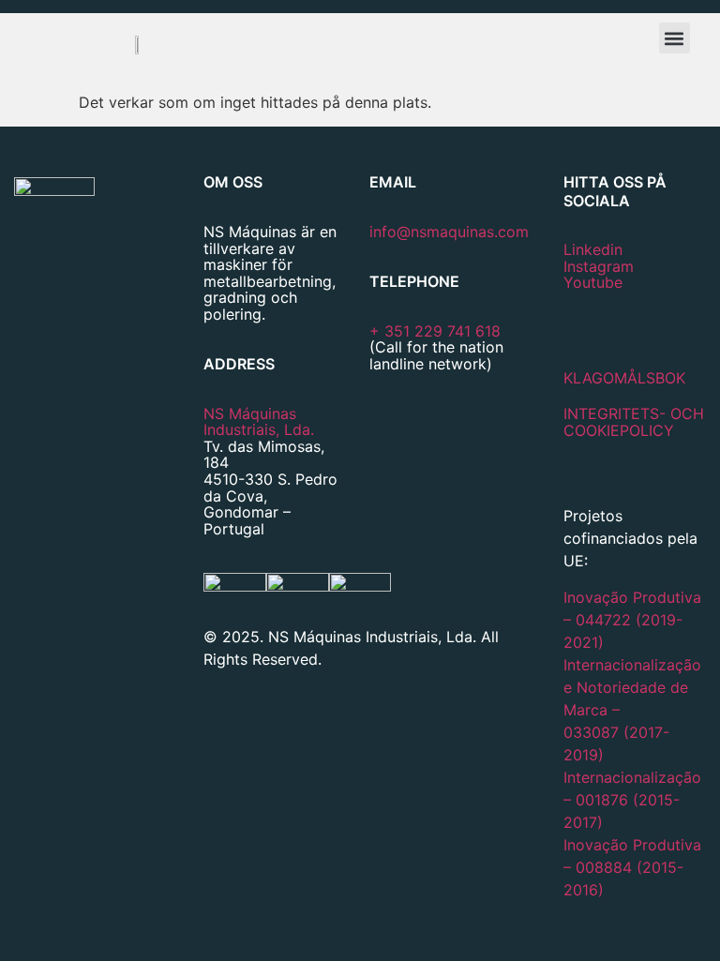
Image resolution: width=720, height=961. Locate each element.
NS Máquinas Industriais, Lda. (258, 422)
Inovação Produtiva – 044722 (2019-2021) (632, 620)
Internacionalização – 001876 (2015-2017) (632, 800)
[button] (674, 38)
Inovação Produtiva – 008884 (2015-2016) (632, 867)
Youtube (592, 282)
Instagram (598, 266)
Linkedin (592, 249)
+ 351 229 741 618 (435, 331)
